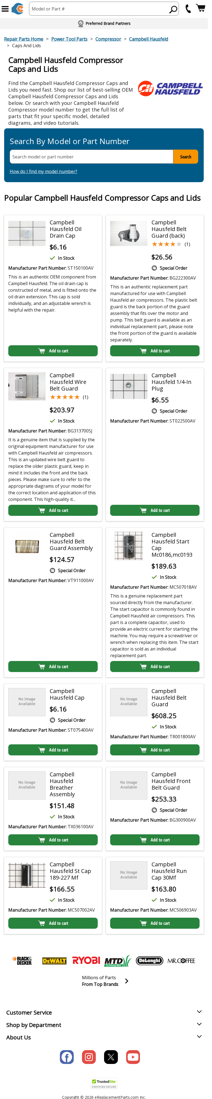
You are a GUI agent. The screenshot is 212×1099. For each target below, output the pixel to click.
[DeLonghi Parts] (149, 961)
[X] (111, 1057)
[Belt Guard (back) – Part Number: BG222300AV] (128, 233)
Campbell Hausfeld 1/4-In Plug (172, 381)
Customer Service (29, 1012)
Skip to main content (104, 3)
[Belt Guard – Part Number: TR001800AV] (128, 702)
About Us (18, 1037)
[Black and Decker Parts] (22, 961)
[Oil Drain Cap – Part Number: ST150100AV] (27, 233)
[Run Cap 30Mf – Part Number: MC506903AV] (128, 875)
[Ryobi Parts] (86, 961)
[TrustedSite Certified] (104, 1083)
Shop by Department (33, 1025)
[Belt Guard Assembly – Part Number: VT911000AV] (27, 546)
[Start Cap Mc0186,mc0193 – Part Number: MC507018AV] (128, 546)
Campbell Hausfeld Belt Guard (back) (169, 229)
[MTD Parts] (118, 961)
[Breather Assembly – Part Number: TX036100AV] (27, 785)
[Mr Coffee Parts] (181, 961)
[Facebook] (67, 1057)
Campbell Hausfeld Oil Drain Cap (65, 229)
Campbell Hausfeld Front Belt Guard (171, 781)
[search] (173, 9)
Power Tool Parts (69, 39)
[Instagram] (89, 1057)
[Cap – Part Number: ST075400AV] (27, 702)
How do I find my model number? (43, 171)
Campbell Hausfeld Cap (67, 694)
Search (185, 157)
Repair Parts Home (23, 39)
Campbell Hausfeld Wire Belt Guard (68, 381)
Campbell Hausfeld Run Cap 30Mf (169, 871)
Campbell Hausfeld (148, 39)
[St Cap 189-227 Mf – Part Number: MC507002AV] (27, 875)
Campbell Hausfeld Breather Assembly (62, 784)
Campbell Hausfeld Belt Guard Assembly (71, 541)
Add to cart (58, 351)
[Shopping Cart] (200, 8)
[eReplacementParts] (17, 9)
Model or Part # (48, 9)
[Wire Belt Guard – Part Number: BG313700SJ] (27, 386)
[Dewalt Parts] (54, 961)
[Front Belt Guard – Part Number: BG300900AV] (128, 785)
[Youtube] (133, 1057)
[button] (5, 9)
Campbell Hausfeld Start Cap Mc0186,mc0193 (172, 544)
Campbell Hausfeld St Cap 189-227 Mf (70, 871)
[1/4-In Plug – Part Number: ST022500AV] (128, 386)
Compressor (108, 39)
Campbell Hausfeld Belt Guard (169, 697)
